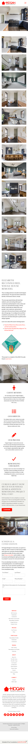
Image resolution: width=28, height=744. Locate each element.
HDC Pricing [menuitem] (14, 647)
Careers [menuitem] (14, 670)
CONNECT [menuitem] (14, 677)
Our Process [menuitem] (14, 630)
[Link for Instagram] (14, 714)
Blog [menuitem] (14, 673)
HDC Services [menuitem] (14, 613)
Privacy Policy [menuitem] (14, 727)
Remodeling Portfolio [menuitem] (14, 637)
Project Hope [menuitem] (14, 668)
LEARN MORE (6, 509)
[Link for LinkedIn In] (19, 714)
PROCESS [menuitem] (14, 627)
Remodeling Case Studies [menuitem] (14, 649)
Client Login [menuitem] (14, 681)
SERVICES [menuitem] (14, 610)
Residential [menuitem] (14, 614)
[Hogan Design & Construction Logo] (8, 3)
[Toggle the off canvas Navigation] (25, 3)
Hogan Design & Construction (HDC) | (13, 723)
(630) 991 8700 (16, 725)
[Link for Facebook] (8, 714)
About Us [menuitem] (14, 657)
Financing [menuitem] (14, 651)
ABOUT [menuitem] (14, 654)
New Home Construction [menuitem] (14, 618)
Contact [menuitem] (14, 679)
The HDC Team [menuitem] (14, 660)
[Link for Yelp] (22, 714)
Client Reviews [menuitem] (14, 666)
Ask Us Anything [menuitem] (14, 672)
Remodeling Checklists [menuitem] (14, 620)
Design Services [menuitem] (14, 622)
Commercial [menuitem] (14, 616)
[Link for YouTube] (16, 714)
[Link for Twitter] (11, 714)
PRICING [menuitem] (14, 645)
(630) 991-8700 (22, 742)
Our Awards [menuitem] (14, 662)
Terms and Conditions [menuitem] (14, 729)
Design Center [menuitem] (14, 624)
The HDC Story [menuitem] (14, 659)
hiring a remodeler (8, 555)
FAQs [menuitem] (14, 631)
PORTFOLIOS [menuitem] (14, 635)
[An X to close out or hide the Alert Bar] (26, 741)
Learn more (8, 359)
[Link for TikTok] (5, 714)
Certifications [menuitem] (14, 664)
